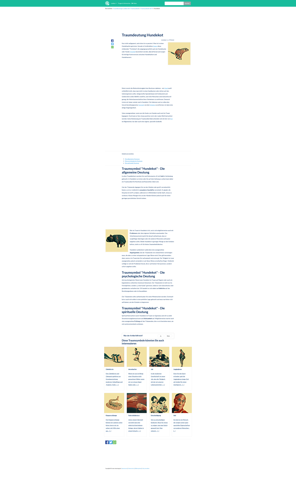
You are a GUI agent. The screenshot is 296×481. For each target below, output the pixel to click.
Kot (171, 119)
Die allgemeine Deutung (132, 159)
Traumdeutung (117, 8)
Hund (166, 88)
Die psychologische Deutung (133, 161)
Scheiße (132, 52)
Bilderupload (138, 468)
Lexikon (113, 3)
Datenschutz (131, 468)
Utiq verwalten (145, 468)
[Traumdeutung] (107, 3)
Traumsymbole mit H (146, 8)
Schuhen (152, 105)
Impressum (124, 468)
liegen (155, 46)
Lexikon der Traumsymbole (131, 8)
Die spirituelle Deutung (132, 163)
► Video (134, 3)
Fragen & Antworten (124, 3)
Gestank (141, 105)
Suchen (187, 3)
